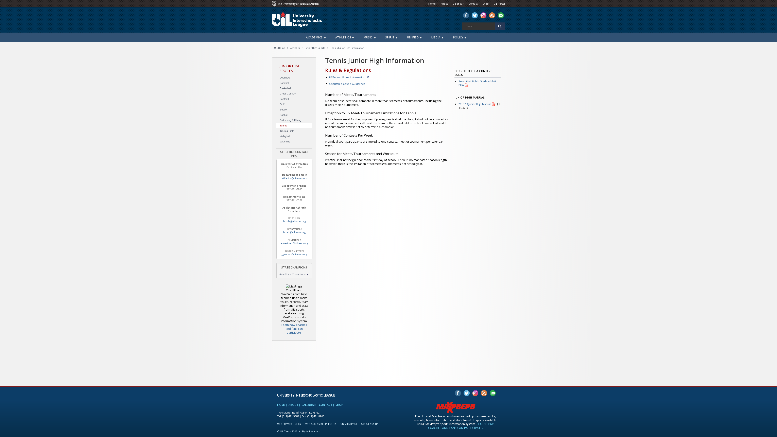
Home (281, 405)
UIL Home (279, 47)
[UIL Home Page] (300, 21)
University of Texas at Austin (360, 423)
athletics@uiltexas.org (294, 178)
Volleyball (285, 136)
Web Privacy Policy (289, 423)
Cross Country (288, 93)
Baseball (285, 83)
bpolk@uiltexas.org (294, 221)
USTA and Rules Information (347, 77)
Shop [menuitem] (486, 3)
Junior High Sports (315, 47)
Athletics (295, 47)
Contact (325, 405)
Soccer (284, 109)
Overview (285, 77)
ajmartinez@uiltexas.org (294, 243)
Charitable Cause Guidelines (347, 84)
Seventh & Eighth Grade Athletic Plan (478, 83)
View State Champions (292, 274)
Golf (282, 104)
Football (284, 99)
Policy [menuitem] (458, 37)
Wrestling (285, 141)
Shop (339, 405)
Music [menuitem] (368, 37)
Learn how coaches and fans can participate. (294, 328)
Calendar (308, 405)
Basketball (285, 88)
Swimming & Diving (290, 120)
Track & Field (287, 131)
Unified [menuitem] (413, 37)
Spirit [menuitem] (390, 37)
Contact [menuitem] (473, 3)
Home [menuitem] (432, 3)
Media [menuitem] (436, 37)
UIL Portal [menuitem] (499, 3)
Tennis (283, 125)
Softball (284, 115)
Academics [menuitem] (314, 37)
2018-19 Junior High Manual (475, 104)
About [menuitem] (444, 3)
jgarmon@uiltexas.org (294, 254)
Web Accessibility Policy (320, 423)
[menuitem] (466, 15)
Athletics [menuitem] (343, 37)
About (293, 405)
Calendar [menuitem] (458, 3)
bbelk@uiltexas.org (294, 232)
